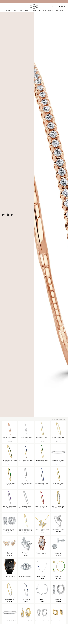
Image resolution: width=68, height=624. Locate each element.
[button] (59, 419)
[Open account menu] (59, 6)
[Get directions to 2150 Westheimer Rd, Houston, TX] (3, 6)
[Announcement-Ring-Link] (3, 1)
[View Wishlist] (62, 6)
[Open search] (56, 6)
